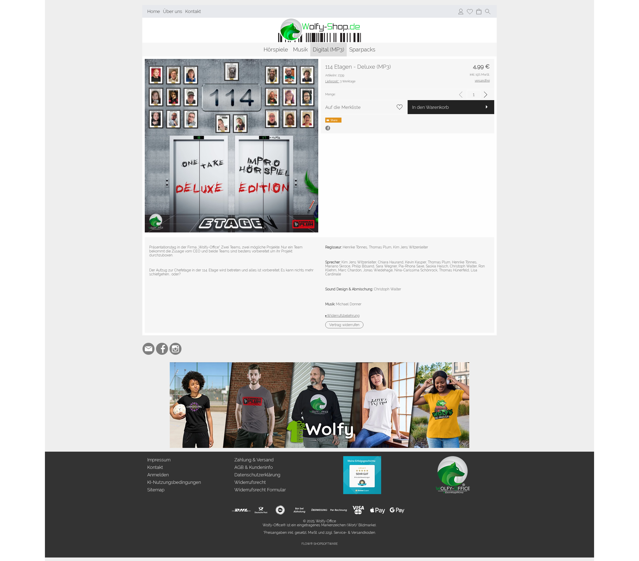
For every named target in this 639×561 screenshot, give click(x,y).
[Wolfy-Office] (453, 458)
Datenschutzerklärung (257, 474)
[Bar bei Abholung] (299, 510)
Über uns (172, 11)
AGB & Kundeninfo (253, 467)
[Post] (260, 510)
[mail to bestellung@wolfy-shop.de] (148, 349)
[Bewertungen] (362, 458)
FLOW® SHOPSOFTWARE (320, 544)
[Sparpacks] (362, 49)
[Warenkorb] (479, 11)
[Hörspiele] (276, 49)
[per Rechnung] (338, 510)
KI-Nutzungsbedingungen (174, 482)
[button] (487, 11)
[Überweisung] (319, 510)
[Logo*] (319, 20)
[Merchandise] (319, 364)
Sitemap (155, 489)
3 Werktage (340, 81)
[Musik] (300, 49)
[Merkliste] (470, 11)
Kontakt (193, 11)
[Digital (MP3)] (328, 49)
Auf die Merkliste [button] (343, 107)
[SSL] (280, 510)
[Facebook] (162, 349)
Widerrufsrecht (250, 482)
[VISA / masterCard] (358, 510)
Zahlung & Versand (254, 459)
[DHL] (241, 510)
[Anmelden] (461, 11)
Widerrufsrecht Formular (260, 489)
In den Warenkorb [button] (430, 107)
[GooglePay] (397, 510)
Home (153, 11)
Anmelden (158, 474)
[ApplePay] (377, 510)
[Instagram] (175, 349)
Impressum (158, 459)
